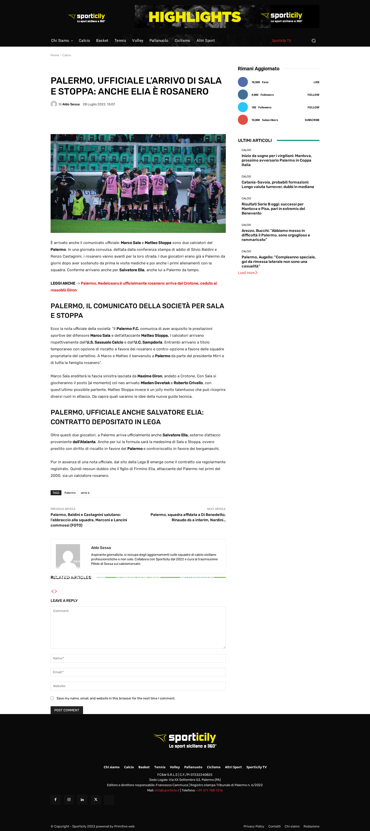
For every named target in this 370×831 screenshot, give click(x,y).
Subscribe (312, 120)
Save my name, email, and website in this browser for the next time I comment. (116, 698)
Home (55, 55)
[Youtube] (109, 800)
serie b (85, 493)
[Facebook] (55, 800)
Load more (246, 273)
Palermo (70, 493)
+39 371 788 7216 (209, 790)
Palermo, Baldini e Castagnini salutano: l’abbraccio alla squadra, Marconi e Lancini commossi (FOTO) (89, 520)
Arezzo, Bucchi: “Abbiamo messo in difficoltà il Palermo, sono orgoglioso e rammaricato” (276, 235)
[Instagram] (69, 800)
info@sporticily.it (167, 790)
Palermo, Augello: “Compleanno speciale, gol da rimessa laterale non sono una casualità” (279, 261)
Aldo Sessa (71, 104)
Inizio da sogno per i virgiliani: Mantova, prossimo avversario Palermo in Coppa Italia (79, 574)
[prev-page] (52, 592)
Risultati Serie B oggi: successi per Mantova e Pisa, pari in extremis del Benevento (197, 574)
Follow (313, 95)
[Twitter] (96, 800)
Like (316, 82)
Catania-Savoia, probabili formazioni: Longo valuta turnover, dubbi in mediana (138, 576)
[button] (313, 40)
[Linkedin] (82, 800)
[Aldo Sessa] (55, 104)
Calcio (66, 55)
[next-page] (56, 592)
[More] (180, 121)
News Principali (84, 68)
